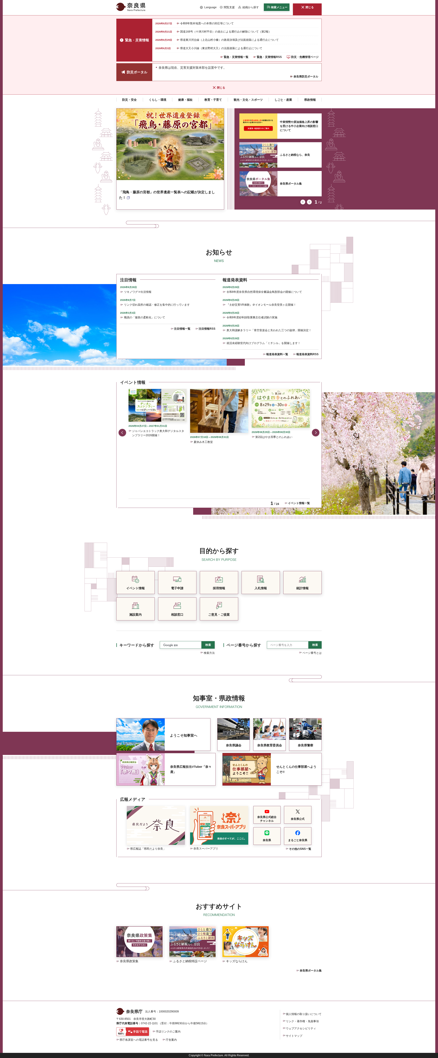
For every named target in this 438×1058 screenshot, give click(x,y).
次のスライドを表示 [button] (309, 202)
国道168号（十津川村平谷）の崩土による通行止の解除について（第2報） (225, 31)
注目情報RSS (207, 328)
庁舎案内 (171, 1039)
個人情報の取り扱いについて (303, 1014)
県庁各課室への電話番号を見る (139, 1039)
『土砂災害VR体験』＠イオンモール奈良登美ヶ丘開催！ (261, 304)
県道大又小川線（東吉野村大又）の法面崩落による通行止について (221, 48)
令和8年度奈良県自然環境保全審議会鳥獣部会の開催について (264, 291)
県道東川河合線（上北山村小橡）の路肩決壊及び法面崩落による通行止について (229, 39)
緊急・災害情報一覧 (236, 57)
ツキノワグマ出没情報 (137, 291)
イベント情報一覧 (299, 503)
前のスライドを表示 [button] (302, 202)
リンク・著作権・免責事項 (302, 1021)
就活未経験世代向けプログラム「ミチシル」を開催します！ (263, 343)
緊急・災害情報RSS (269, 57)
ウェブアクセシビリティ (301, 1028)
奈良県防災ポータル (306, 76)
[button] (208, 7)
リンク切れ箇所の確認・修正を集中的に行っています (157, 304)
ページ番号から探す (244, 645)
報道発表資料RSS (307, 354)
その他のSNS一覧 (300, 848)
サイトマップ (294, 1035)
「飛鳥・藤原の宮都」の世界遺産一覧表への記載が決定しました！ (167, 194)
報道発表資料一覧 (277, 354)
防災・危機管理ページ (305, 57)
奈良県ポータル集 (291, 183)
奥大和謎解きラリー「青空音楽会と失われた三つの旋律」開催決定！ (269, 330)
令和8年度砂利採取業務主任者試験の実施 (252, 317)
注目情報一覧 (182, 328)
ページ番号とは (312, 652)
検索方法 (209, 652)
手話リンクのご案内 (168, 1031)
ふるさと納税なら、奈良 (295, 154)
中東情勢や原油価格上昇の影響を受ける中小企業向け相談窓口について (299, 126)
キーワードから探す (136, 645)
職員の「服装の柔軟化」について (144, 317)
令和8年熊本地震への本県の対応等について (207, 23)
